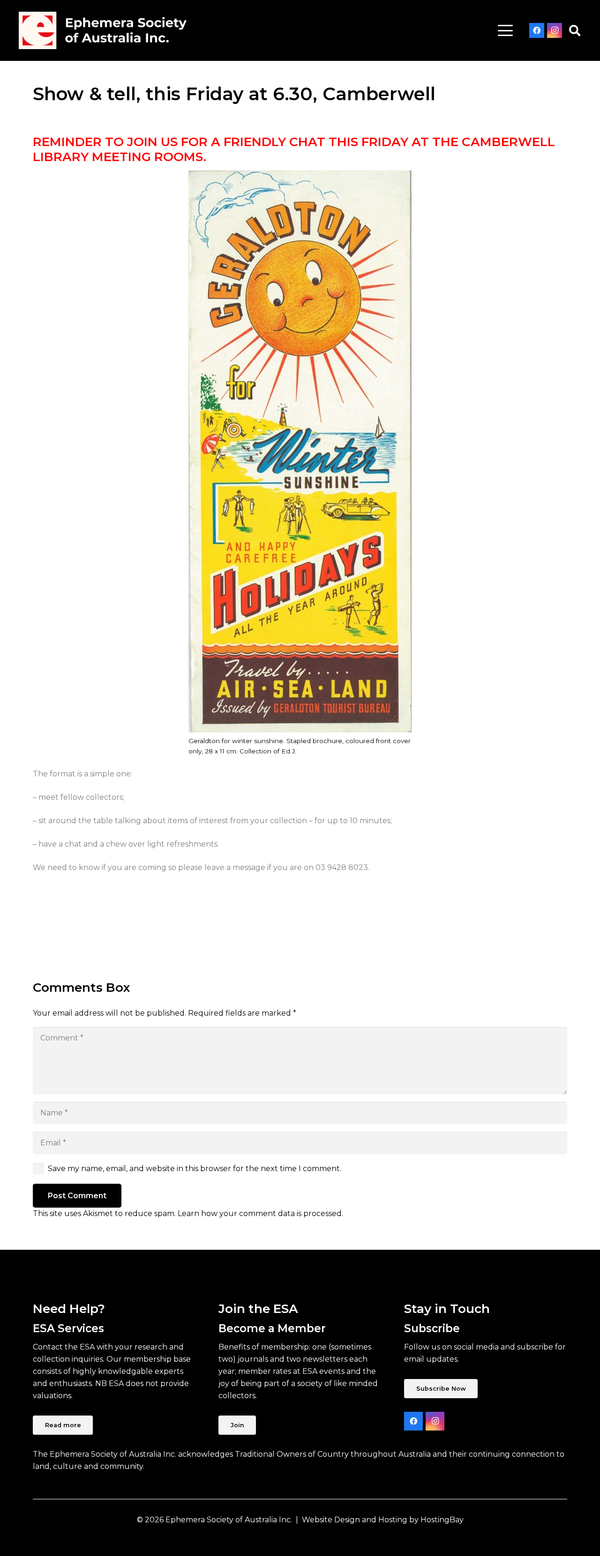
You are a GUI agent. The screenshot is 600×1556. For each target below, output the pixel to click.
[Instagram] (554, 30)
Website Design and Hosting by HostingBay (383, 1519)
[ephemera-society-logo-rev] (103, 30)
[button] (505, 30)
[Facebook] (536, 30)
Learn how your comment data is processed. (260, 1213)
